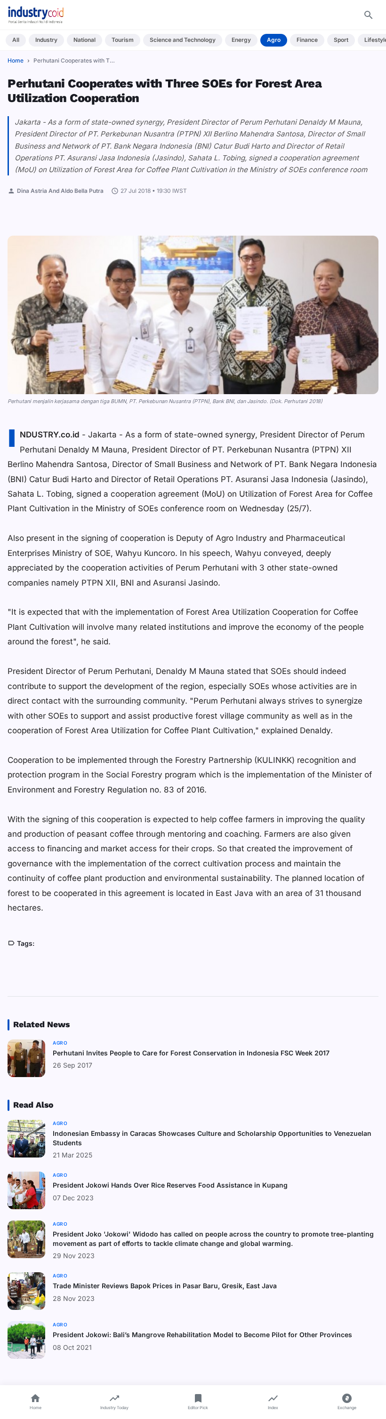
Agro (274, 39)
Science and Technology (183, 39)
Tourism (123, 39)
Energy (241, 39)
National (84, 39)
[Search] (368, 15)
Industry (46, 39)
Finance (307, 39)
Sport (341, 39)
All (15, 39)
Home (16, 60)
